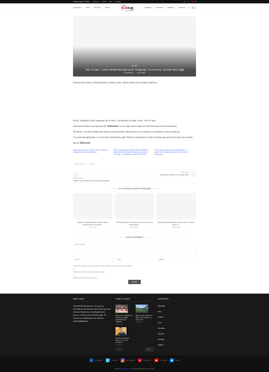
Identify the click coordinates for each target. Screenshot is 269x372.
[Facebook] (182, 1)
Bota (88, 7)
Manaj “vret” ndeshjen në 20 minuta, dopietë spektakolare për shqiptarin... (123, 318)
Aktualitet (95, 1)
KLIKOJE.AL (129, 73)
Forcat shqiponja (80, 163)
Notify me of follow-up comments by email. (89, 272)
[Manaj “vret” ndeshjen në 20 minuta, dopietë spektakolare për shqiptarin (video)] (121, 309)
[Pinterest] (190, 1)
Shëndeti (170, 7)
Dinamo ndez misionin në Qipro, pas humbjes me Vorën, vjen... (144, 317)
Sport (111, 1)
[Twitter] (184, 1)
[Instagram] (187, 1)
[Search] (189, 7)
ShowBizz (118, 1)
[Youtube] (192, 1)
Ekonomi (159, 7)
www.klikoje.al (125, 369)
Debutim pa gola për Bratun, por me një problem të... (122, 340)
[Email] (195, 1)
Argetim (182, 7)
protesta (92, 163)
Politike (104, 1)
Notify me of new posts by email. (85, 278)
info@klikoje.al (87, 318)
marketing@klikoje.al (80, 321)
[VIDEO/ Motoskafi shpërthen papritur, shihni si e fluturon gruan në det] (176, 206)
